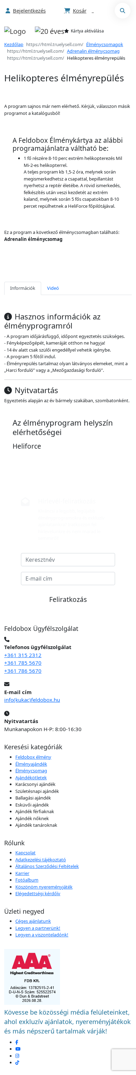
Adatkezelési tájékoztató (40, 859)
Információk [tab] (22, 288)
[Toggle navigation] (120, 31)
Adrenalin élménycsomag (93, 51)
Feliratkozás (68, 599)
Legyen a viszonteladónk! (41, 935)
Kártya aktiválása (87, 31)
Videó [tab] (53, 288)
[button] (26, 11)
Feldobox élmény (33, 757)
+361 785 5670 (22, 662)
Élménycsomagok (104, 44)
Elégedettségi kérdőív (37, 893)
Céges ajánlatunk (33, 921)
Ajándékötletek (31, 777)
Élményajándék (31, 764)
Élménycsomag (31, 770)
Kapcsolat (25, 852)
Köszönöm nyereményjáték (44, 887)
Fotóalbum (26, 880)
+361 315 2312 (22, 654)
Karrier (22, 873)
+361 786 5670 (22, 670)
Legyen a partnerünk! (37, 928)
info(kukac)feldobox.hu (32, 699)
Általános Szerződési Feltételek (47, 866)
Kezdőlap (13, 44)
